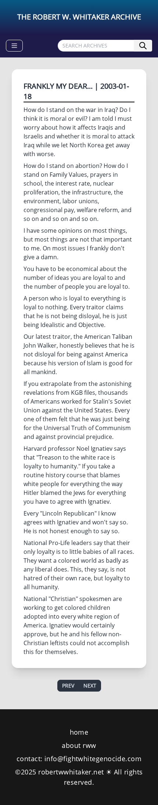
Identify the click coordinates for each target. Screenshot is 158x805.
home (79, 732)
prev (68, 685)
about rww (79, 745)
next (89, 685)
